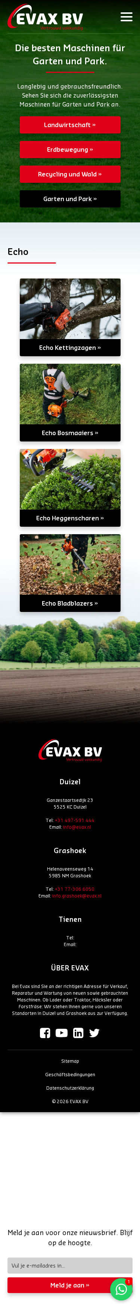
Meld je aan (67, 1285)
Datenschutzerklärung (70, 1087)
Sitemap (70, 1061)
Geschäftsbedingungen (70, 1074)
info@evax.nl (77, 827)
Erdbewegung (67, 149)
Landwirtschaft (67, 124)
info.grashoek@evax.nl (77, 895)
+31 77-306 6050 (74, 889)
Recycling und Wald (67, 174)
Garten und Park (67, 198)
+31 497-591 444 (74, 820)
